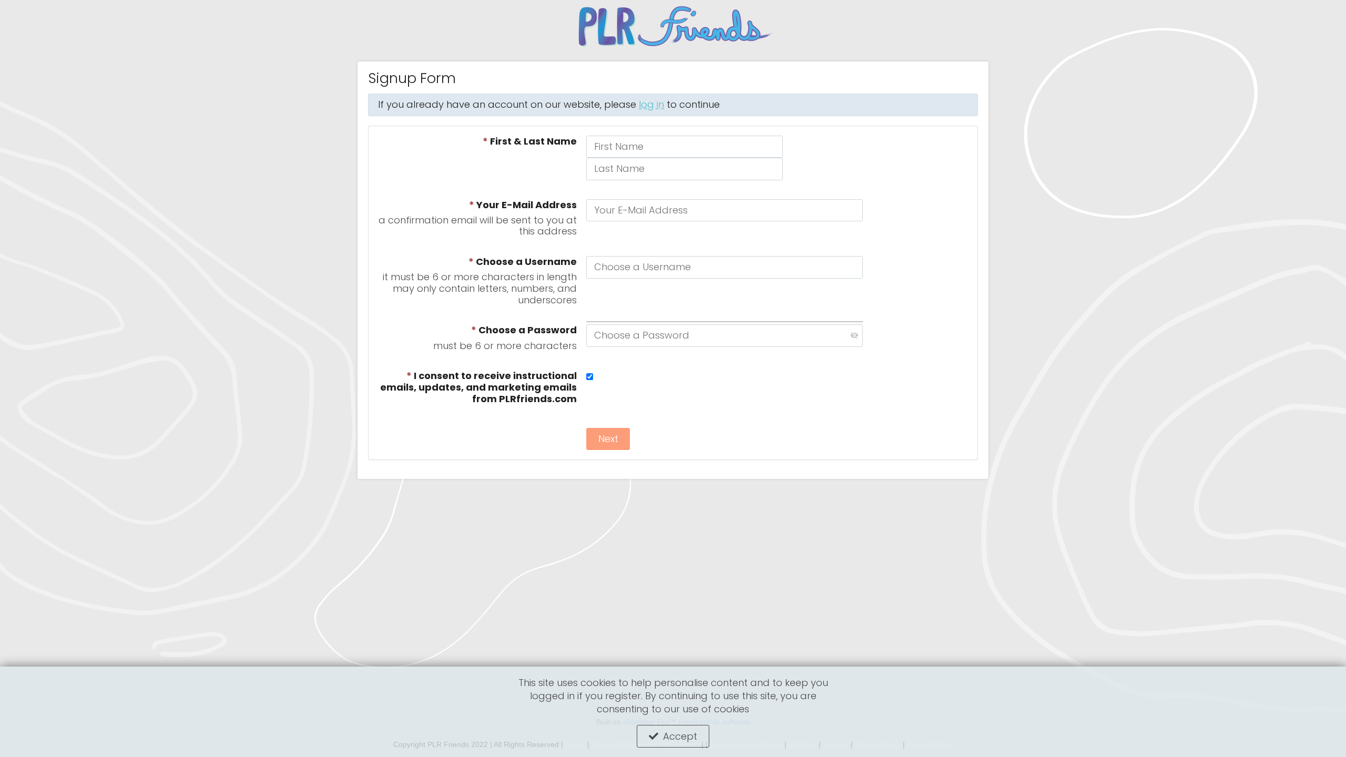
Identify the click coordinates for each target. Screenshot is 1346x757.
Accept (680, 736)
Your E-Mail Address (523, 205)
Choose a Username (522, 262)
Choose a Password (524, 330)
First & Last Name (530, 141)
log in (651, 104)
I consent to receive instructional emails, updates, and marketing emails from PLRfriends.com (478, 387)
